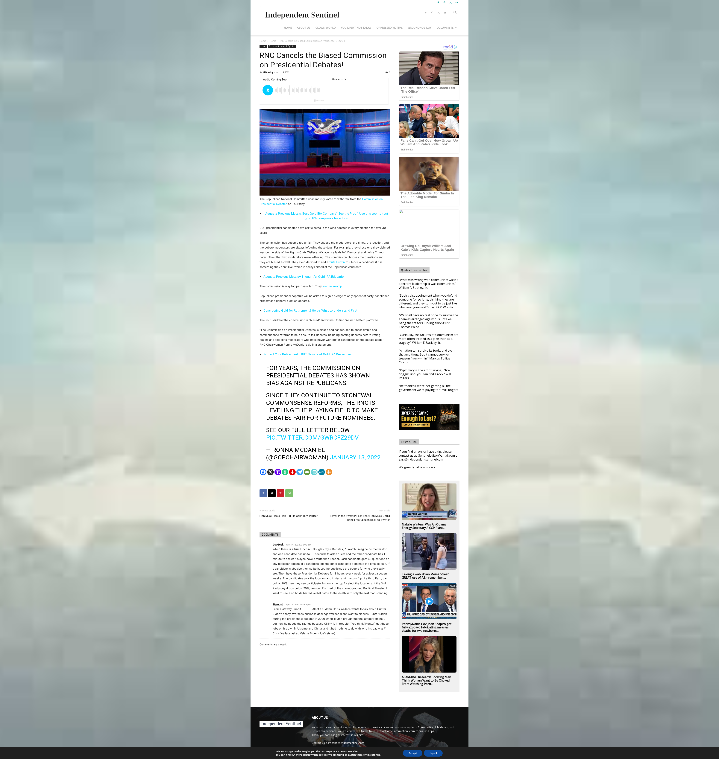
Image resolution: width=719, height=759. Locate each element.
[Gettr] (292, 472)
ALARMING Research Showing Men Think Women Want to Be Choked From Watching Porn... (426, 680)
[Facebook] (438, 2)
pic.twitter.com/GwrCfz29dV (312, 437)
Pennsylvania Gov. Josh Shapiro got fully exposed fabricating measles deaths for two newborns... (426, 627)
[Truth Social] (277, 472)
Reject (433, 753)
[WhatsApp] (289, 493)
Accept (413, 753)
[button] (454, 13)
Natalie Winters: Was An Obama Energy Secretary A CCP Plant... (424, 526)
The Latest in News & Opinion (282, 46)
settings (375, 755)
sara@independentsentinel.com (345, 743)
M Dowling (268, 72)
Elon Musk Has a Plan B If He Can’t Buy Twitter (289, 516)
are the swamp (332, 286)
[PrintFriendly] (314, 472)
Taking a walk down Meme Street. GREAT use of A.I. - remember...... (425, 575)
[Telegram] (299, 472)
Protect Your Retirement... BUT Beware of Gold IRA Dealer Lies (307, 354)
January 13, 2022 (355, 457)
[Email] (307, 472)
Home (288, 27)
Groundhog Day (419, 27)
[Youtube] (456, 2)
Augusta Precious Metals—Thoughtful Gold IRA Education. (304, 276)
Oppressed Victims (390, 27)
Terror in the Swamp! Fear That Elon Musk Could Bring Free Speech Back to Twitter (360, 518)
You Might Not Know (356, 27)
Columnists (445, 27)
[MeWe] (321, 472)
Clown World (325, 27)
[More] (329, 472)
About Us (303, 27)
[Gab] (285, 472)
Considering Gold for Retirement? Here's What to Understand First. (310, 310)
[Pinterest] (444, 2)
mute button (337, 262)
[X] (450, 2)
